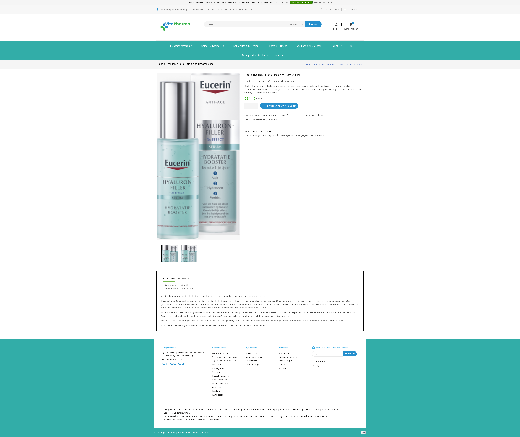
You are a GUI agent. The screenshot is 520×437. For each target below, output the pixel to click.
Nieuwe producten (288, 357)
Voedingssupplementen (309, 46)
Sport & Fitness (278, 46)
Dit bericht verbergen (301, 2)
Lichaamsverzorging (181, 46)
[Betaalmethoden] (363, 432)
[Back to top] (512, 429)
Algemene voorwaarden (224, 360)
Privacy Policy (219, 368)
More (277, 55)
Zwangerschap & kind (254, 55)
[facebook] (314, 366)
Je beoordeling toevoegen (284, 81)
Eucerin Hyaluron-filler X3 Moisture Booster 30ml (339, 64)
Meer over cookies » (323, 2)
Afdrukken (319, 135)
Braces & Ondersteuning (176, 413)
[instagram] (319, 366)
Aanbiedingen (285, 360)
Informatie (169, 278)
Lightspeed (204, 432)
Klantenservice (219, 379)
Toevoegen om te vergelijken (294, 135)
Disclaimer (217, 364)
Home (309, 64)
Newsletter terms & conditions (222, 385)
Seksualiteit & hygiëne (246, 46)
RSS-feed (283, 368)
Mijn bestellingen (254, 357)
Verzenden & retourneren (225, 357)
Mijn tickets (251, 360)
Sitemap (216, 372)
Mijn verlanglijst (253, 364)
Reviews (183, 278)
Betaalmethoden (220, 376)
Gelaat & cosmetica (212, 46)
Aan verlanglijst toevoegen (261, 135)
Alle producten (286, 353)
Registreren (251, 353)
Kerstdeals (217, 395)
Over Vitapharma (220, 353)
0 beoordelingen (256, 81)
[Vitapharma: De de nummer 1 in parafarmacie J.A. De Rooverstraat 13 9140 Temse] (175, 27)
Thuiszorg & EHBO (341, 46)
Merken (216, 391)
